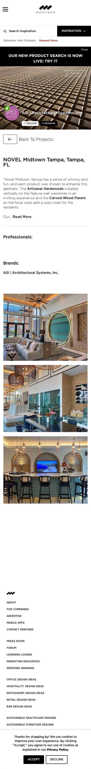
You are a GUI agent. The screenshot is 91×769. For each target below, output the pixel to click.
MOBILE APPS (16, 623)
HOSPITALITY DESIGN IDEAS (25, 686)
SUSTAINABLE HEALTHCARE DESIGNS (31, 718)
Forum (11, 648)
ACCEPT (34, 759)
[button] (5, 9)
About (11, 602)
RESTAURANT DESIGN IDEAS (25, 693)
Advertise (14, 616)
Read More (22, 217)
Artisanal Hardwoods (45, 189)
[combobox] (74, 31)
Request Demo (48, 40)
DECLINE (56, 759)
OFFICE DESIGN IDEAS (21, 679)
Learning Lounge (19, 654)
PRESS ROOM (15, 641)
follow (31, 123)
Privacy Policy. (58, 749)
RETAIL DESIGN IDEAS (21, 700)
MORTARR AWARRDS (20, 668)
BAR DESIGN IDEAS (19, 706)
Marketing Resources (23, 661)
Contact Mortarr (20, 629)
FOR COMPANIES (18, 609)
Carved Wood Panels (67, 198)
